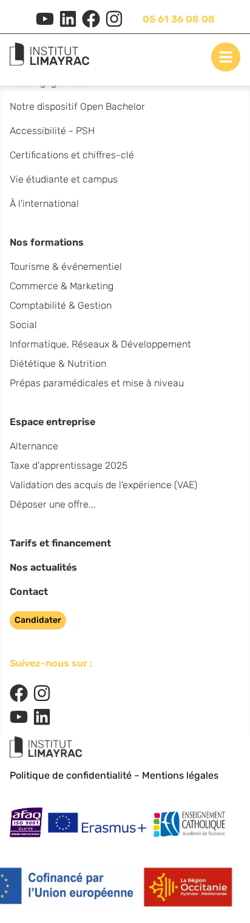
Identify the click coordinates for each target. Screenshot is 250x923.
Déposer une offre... (53, 504)
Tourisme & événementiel (66, 266)
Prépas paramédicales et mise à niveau (97, 383)
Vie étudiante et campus (64, 179)
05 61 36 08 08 (179, 19)
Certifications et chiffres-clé (72, 155)
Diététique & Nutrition (58, 363)
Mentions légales (180, 775)
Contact (29, 591)
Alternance (34, 446)
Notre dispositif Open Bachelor (77, 106)
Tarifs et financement (60, 543)
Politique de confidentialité (71, 775)
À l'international (44, 203)
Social (23, 325)
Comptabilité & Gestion (61, 305)
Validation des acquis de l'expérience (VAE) (103, 485)
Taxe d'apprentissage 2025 (68, 465)
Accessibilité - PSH (52, 130)
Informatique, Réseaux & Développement (100, 344)
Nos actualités (43, 567)
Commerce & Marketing (61, 286)
